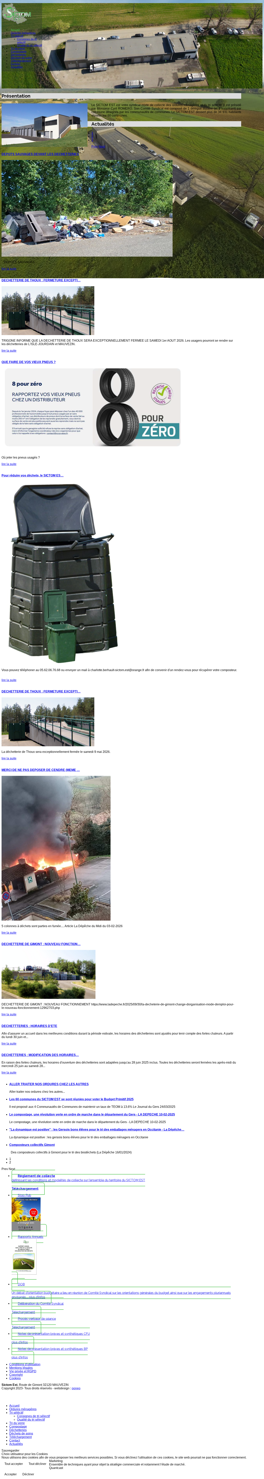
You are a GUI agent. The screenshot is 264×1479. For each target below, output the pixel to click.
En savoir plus (249, 1464)
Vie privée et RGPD (22, 1371)
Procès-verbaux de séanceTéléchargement (34, 1323)
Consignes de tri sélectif (33, 1416)
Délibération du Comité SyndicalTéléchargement (38, 1308)
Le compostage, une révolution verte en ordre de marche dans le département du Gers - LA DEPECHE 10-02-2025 (92, 1114)
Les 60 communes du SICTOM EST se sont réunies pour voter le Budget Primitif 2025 (71, 1099)
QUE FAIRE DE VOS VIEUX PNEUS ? (29, 362)
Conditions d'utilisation (24, 1364)
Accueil (15, 29)
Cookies (15, 1378)
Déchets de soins (21, 57)
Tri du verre (18, 48)
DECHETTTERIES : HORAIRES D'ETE (29, 1026)
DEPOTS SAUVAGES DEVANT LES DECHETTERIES (40, 154)
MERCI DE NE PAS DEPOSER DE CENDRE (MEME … (41, 770)
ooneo (76, 1388)
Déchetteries (18, 54)
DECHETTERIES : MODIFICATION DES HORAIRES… (40, 1055)
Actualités (17, 66)
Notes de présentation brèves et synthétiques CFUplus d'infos (51, 1338)
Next (102, 146)
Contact (15, 63)
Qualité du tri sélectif (29, 45)
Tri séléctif (17, 35)
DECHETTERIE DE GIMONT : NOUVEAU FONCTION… (41, 944)
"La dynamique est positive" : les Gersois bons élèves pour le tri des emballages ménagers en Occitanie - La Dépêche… (96, 1129)
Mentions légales (21, 1367)
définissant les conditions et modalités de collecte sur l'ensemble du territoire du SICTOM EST (78, 1182)
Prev (94, 146)
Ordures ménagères (23, 32)
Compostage (18, 51)
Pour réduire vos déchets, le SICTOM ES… (33, 475)
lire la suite (9, 268)
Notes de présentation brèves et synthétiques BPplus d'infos (50, 1353)
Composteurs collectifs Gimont (32, 1144)
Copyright (16, 1374)
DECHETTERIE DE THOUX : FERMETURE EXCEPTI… (41, 280)
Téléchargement (21, 60)
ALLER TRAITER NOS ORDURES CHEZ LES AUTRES (49, 1084)
